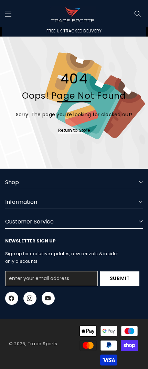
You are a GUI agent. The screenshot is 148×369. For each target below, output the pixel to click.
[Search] (137, 13)
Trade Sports (42, 344)
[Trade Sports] (73, 13)
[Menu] (8, 13)
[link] (74, 130)
